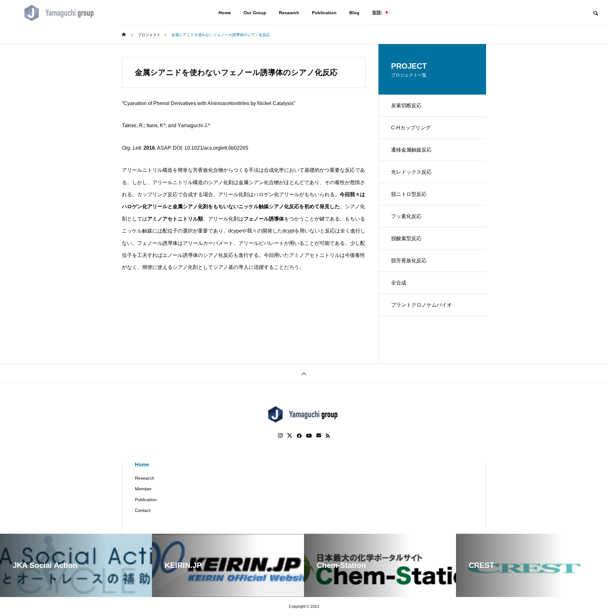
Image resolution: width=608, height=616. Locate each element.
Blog (354, 12)
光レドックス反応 (411, 172)
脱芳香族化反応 (409, 260)
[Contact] (318, 435)
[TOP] (304, 373)
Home (224, 12)
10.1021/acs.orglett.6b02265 (216, 148)
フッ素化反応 (406, 216)
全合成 (398, 282)
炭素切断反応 (406, 105)
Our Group (255, 12)
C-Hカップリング (411, 127)
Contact (142, 510)
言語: (378, 12)
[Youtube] (309, 435)
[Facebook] (299, 435)
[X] (289, 435)
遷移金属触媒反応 (411, 149)
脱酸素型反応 (406, 238)
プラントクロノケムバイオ (421, 305)
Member (143, 488)
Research (289, 12)
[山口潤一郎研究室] (60, 12)
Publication (324, 12)
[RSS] (328, 435)
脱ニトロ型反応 (409, 194)
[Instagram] (280, 435)
